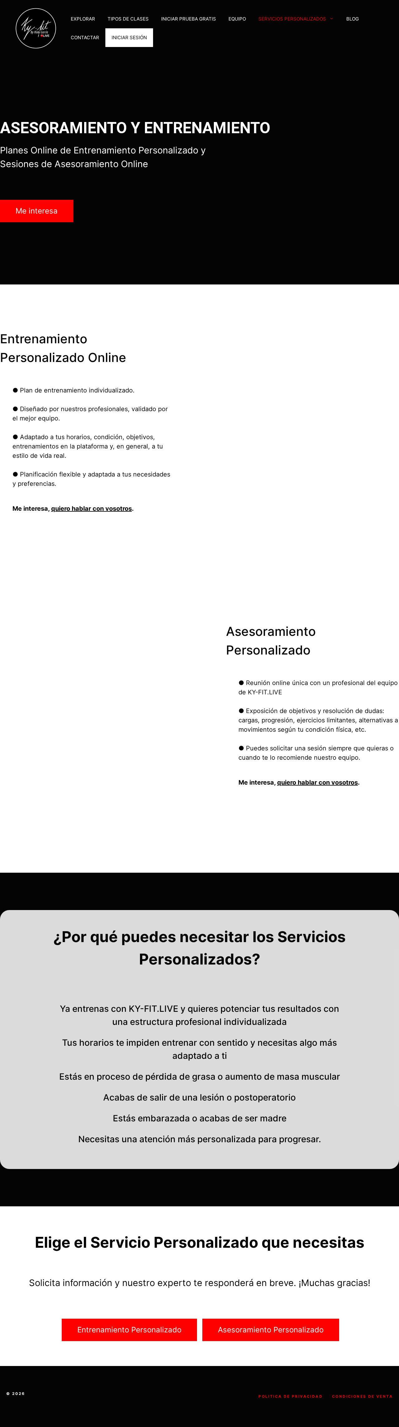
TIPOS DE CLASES (128, 19)
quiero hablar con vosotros (91, 508)
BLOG (352, 19)
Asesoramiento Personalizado (271, 1329)
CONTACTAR (85, 37)
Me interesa (37, 210)
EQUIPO (237, 19)
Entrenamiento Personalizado (129, 1329)
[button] (333, 19)
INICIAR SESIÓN (129, 37)
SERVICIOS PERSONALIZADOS (292, 19)
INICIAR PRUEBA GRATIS (188, 19)
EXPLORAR (83, 19)
